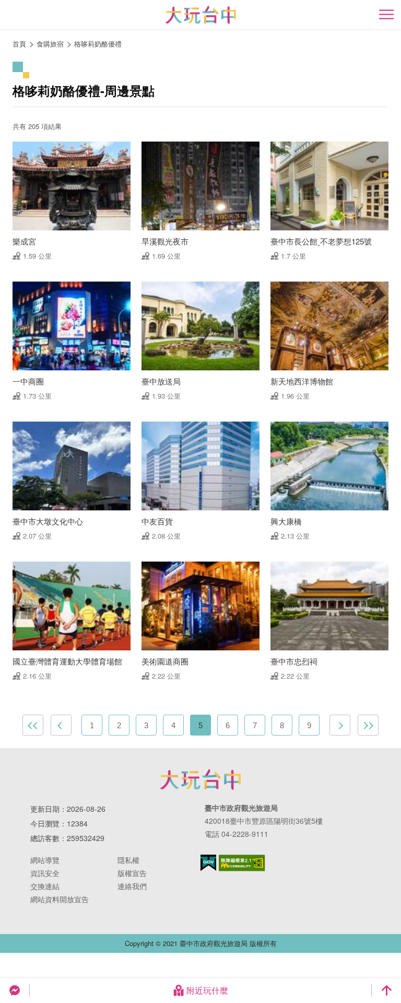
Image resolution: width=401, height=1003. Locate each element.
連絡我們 (132, 886)
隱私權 (128, 860)
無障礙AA (242, 863)
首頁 (19, 44)
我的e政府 (208, 863)
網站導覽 (45, 860)
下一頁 (339, 725)
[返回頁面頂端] (386, 990)
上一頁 (61, 725)
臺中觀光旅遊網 (201, 15)
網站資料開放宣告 (59, 899)
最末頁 (368, 725)
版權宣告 (132, 873)
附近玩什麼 (207, 990)
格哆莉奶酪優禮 (98, 44)
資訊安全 (45, 873)
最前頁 (32, 725)
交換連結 (45, 886)
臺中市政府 (200, 779)
